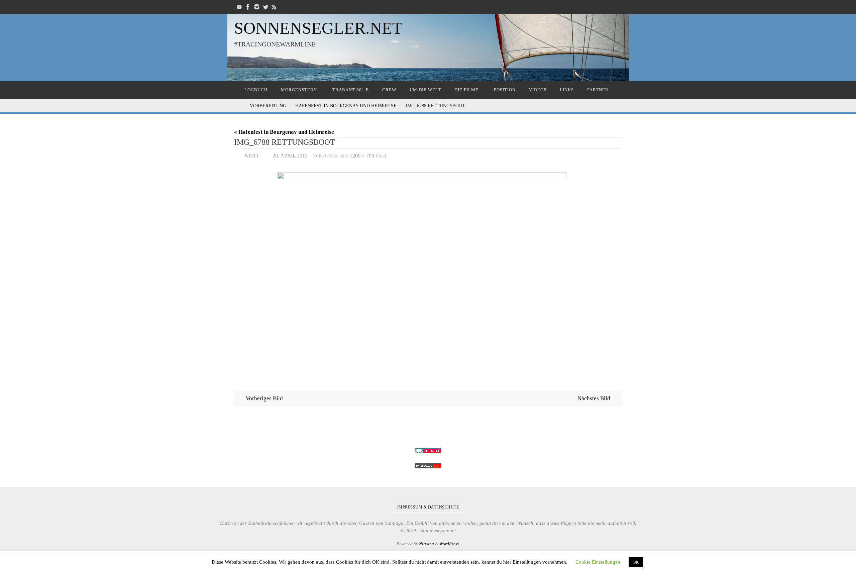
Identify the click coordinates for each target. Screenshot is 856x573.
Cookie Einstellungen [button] (597, 562)
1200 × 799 (362, 155)
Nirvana (426, 543)
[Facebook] (248, 7)
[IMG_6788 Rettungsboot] (428, 273)
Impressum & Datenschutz (428, 507)
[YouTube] (239, 7)
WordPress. (449, 543)
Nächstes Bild (593, 398)
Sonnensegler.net (318, 28)
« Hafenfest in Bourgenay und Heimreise (284, 132)
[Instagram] (256, 7)
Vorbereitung (268, 105)
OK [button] (636, 562)
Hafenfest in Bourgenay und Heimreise (346, 105)
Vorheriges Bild (264, 398)
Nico (251, 155)
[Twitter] (265, 7)
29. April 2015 (290, 155)
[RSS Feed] (274, 7)
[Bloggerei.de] (428, 450)
